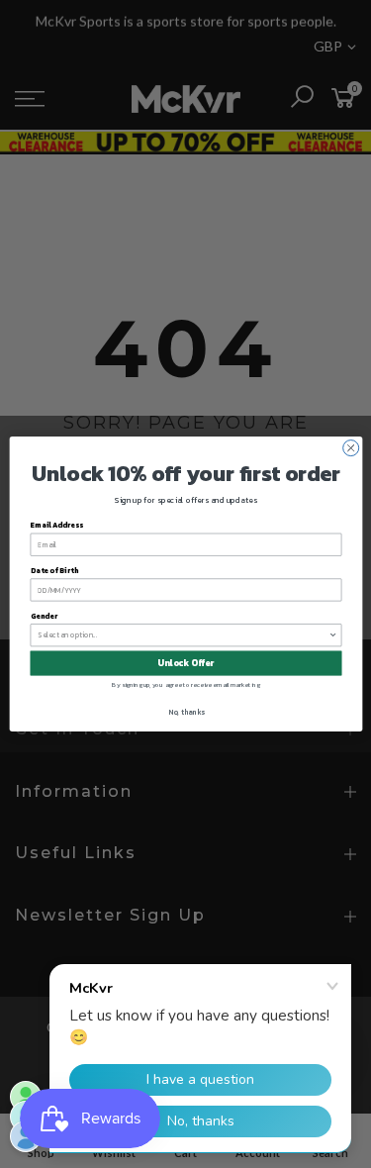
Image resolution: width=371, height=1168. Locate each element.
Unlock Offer (185, 663)
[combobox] (183, 635)
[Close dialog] (350, 448)
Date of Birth (53, 570)
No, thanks (185, 711)
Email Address (56, 525)
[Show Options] (332, 635)
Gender (43, 616)
